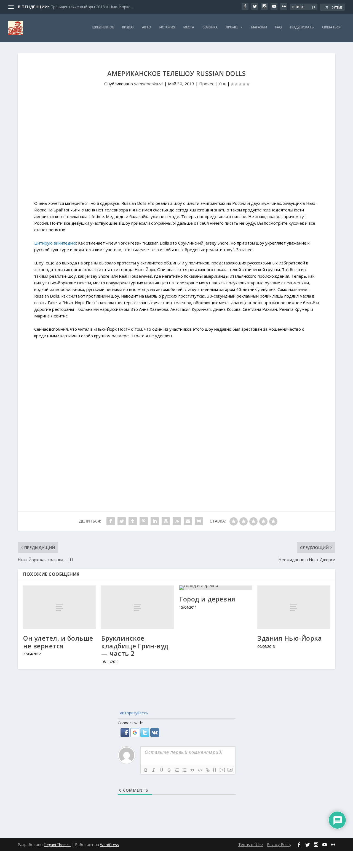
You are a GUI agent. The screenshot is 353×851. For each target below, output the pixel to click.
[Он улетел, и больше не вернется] (59, 607)
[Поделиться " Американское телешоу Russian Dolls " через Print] (198, 521)
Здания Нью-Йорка (289, 638)
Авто (146, 27)
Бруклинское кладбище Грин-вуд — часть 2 (135, 646)
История (167, 27)
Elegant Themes (57, 844)
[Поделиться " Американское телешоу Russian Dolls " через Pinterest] (143, 521)
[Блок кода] (200, 770)
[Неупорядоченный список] (184, 770)
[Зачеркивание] (169, 770)
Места (188, 27)
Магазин (259, 27)
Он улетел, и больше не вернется (58, 642)
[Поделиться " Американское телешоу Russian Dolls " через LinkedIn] (154, 521)
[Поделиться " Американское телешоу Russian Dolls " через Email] (187, 521)
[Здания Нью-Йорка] (293, 607)
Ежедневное (103, 27)
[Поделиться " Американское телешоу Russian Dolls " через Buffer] (165, 521)
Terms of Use (250, 844)
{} (215, 770)
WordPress (109, 844)
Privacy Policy (279, 844)
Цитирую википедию (55, 243)
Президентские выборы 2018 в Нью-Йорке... (91, 6)
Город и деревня (207, 599)
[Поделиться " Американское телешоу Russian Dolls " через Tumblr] (132, 521)
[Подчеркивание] (161, 770)
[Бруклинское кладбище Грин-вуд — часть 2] (137, 607)
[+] (223, 770)
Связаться (331, 27)
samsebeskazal (148, 83)
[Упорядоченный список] (177, 770)
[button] (125, 735)
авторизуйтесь (133, 712)
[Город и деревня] (215, 587)
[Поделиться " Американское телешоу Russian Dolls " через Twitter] (121, 521)
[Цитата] (192, 770)
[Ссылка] (208, 770)
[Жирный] (146, 770)
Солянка (210, 27)
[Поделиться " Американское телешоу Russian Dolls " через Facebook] (110, 521)
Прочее (232, 27)
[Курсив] (153, 770)
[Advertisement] (176, 153)
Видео (128, 27)
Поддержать (302, 27)
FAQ (278, 27)
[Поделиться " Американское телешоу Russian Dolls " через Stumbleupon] (176, 521)
